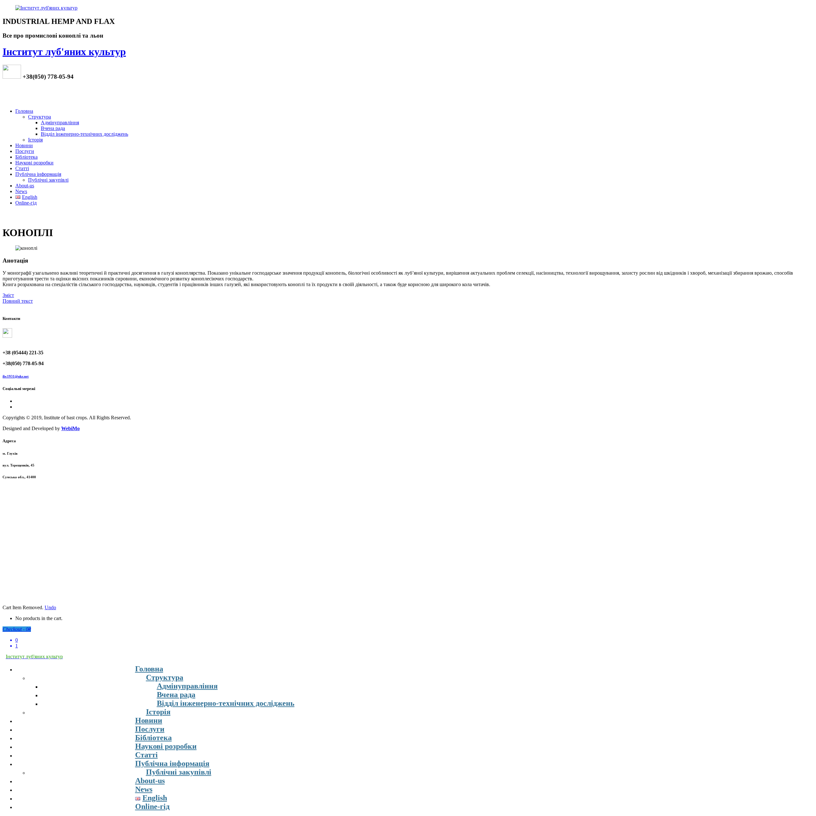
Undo (50, 607)
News (21, 191)
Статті (22, 168)
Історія (35, 139)
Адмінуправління (60, 122)
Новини (24, 145)
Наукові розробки (34, 162)
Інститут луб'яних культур (64, 51)
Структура (39, 116)
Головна (24, 111)
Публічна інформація (38, 174)
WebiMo (70, 428)
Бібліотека (26, 157)
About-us (24, 185)
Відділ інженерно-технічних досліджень (84, 134)
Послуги (24, 151)
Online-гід (26, 203)
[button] (8, 295)
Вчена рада (53, 128)
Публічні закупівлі (48, 180)
